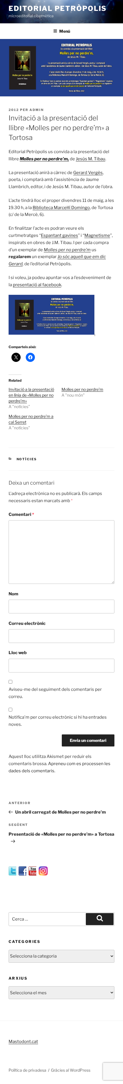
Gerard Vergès (88, 172)
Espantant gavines (59, 235)
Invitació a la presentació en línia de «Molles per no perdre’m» (31, 395)
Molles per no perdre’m (82, 389)
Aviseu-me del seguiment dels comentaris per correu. (55, 693)
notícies (27, 459)
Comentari (21, 514)
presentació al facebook (37, 284)
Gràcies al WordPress (70, 1070)
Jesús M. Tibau (90, 158)
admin (36, 110)
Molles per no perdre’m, (44, 158)
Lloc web (18, 652)
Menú (64, 31)
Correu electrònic (27, 623)
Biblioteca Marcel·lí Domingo (61, 207)
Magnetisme (97, 235)
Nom (13, 593)
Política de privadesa (27, 1070)
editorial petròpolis (58, 8)
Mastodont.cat (23, 1041)
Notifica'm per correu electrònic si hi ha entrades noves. (58, 721)
